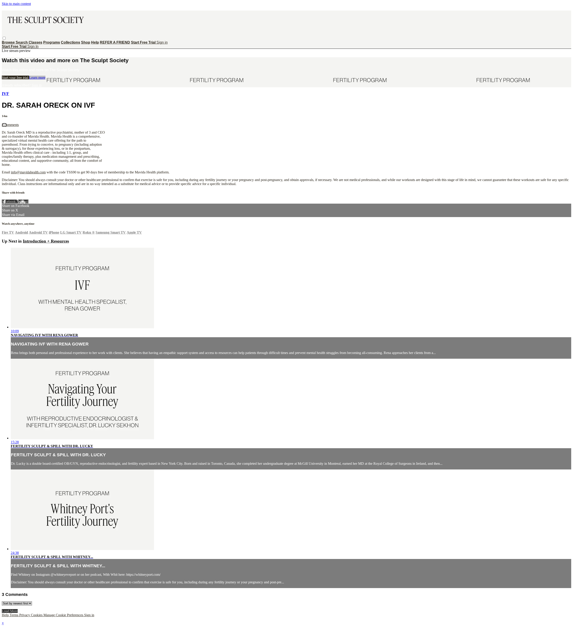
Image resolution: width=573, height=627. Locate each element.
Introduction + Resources (46, 241)
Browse (9, 42)
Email (24, 201)
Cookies (37, 615)
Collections (70, 42)
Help (95, 42)
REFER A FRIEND (115, 42)
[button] (4, 38)
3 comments (10, 125)
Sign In (32, 46)
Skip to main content (16, 4)
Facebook (9, 201)
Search (22, 42)
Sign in (162, 42)
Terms (14, 615)
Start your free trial (15, 77)
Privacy (25, 615)
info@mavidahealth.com (28, 172)
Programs (51, 42)
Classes (35, 42)
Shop (85, 42)
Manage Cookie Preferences (63, 615)
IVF (5, 93)
